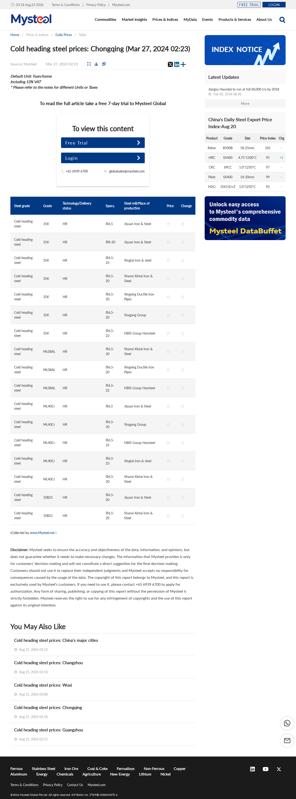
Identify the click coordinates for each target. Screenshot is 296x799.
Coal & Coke (97, 768)
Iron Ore (71, 768)
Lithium (145, 774)
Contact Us (75, 785)
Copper (180, 768)
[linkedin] (176, 64)
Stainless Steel (43, 768)
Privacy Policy (96, 5)
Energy (41, 774)
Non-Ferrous (154, 768)
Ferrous (16, 768)
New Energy (120, 774)
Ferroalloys (126, 768)
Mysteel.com (121, 5)
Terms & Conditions (66, 5)
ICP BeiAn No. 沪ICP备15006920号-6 (94, 794)
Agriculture (92, 774)
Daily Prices (64, 35)
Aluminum (18, 774)
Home (14, 35)
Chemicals (65, 774)
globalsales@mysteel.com (127, 171)
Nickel (165, 774)
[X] (170, 64)
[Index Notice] (245, 50)
